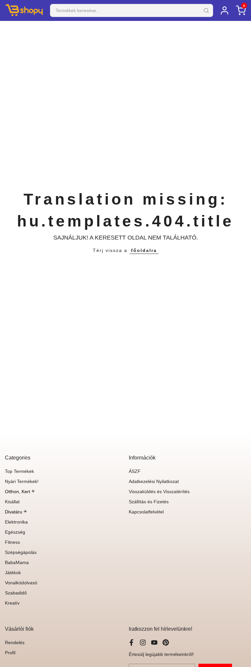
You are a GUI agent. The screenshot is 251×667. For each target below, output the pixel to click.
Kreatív (12, 603)
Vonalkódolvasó (21, 582)
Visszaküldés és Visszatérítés (159, 491)
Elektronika (16, 522)
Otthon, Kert (20, 491)
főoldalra (144, 250)
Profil (10, 652)
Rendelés (15, 642)
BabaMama (17, 562)
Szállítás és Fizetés (149, 501)
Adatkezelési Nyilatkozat (154, 481)
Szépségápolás (21, 552)
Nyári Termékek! (22, 481)
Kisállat (12, 501)
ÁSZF (135, 471)
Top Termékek (19, 471)
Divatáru (16, 511)
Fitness (12, 542)
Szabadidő (16, 592)
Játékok (13, 572)
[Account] (224, 10)
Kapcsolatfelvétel (146, 511)
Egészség (15, 532)
